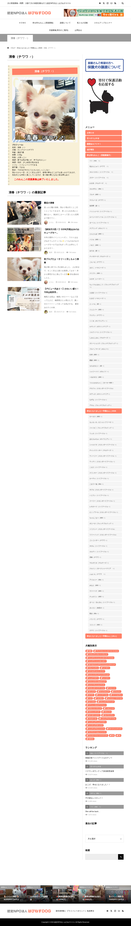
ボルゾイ (108, 712)
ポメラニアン (109, 715)
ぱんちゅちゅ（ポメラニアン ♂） (101, 439)
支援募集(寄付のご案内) (58, 30)
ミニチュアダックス (96, 725)
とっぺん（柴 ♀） (96, 304)
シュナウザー (93, 678)
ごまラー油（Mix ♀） (97, 484)
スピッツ (112, 688)
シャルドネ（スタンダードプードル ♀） (103, 445)
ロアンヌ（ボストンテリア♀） (100, 394)
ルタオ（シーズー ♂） (97, 279)
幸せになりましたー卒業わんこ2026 (101, 411)
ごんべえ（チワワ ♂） (97, 262)
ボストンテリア (94, 712)
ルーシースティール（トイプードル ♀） (103, 217)
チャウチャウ (104, 691)
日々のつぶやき (93, 138)
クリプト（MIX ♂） (96, 273)
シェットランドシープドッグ (99, 675)
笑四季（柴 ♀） (95, 206)
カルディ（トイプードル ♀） (100, 552)
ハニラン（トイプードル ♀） (100, 495)
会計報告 (90, 149)
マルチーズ (92, 718)
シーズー (106, 678)
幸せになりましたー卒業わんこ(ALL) (102, 636)
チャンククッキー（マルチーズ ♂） (102, 450)
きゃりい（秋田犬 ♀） (97, 608)
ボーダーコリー (94, 715)
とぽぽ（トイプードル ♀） (99, 293)
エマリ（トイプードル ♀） (99, 630)
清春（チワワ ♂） (20, 38)
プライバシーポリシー (76, 911)
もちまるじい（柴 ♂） (97, 366)
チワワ (91, 695)
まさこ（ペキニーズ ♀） (98, 268)
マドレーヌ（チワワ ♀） (98, 200)
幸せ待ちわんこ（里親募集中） (99, 155)
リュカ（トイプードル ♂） (99, 433)
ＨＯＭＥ (22, 23)
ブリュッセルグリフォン (97, 705)
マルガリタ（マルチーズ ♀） (100, 563)
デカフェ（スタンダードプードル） (102, 388)
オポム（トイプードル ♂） (99, 546)
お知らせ (90, 133)
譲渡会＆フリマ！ (94, 144)
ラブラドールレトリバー (97, 732)
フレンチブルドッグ (107, 702)
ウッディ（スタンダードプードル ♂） (103, 461)
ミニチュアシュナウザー (97, 722)
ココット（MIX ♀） (96, 625)
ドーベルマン (117, 695)
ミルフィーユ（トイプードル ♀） (101, 332)
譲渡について (65, 23)
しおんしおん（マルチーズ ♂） (100, 338)
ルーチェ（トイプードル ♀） (100, 478)
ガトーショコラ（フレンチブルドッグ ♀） (104, 343)
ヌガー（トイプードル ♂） (99, 178)
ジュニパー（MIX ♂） (97, 310)
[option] (13, 894)
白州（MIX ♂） (95, 355)
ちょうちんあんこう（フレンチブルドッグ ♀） (104, 286)
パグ (90, 698)
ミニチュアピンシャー (96, 729)
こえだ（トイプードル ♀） (99, 467)
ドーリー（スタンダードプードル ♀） (103, 501)
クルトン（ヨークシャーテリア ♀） (102, 568)
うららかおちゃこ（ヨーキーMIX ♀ (102, 383)
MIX (90, 651)
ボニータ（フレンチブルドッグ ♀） (102, 523)
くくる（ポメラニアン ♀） (99, 321)
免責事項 (90, 911)
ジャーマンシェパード (96, 685)
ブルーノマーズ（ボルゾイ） (100, 349)
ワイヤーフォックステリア (98, 735)
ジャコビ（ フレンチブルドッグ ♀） (102, 428)
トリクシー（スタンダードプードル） (103, 529)
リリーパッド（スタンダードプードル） (103, 535)
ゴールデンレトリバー (96, 671)
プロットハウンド (95, 708)
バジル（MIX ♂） (95, 239)
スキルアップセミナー (103, 23)
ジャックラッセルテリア (97, 681)
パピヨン (100, 698)
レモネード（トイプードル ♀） (100, 507)
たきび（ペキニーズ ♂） (98, 298)
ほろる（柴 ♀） (95, 251)
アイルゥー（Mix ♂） (97, 580)
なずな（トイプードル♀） (99, 400)
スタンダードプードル (96, 688)
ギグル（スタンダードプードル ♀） (102, 490)
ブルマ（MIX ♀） (95, 194)
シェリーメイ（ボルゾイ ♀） (100, 371)
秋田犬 (91, 739)
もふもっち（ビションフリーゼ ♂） (102, 422)
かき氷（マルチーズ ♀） (99, 183)
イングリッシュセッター (97, 661)
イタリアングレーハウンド (98, 654)
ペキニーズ (110, 708)
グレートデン (93, 668)
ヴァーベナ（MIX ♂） (97, 591)
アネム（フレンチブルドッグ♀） (101, 405)
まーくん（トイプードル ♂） (100, 223)
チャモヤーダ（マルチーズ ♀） (100, 256)
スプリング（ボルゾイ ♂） (99, 228)
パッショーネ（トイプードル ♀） (101, 211)
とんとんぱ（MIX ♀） (97, 234)
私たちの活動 (82, 23)
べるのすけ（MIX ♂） (97, 377)
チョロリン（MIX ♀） (97, 597)
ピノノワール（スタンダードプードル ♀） (104, 512)
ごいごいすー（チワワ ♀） (99, 540)
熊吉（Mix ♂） (95, 613)
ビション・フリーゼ (115, 698)
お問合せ (78, 30)
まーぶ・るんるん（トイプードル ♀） (103, 602)
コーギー (106, 668)
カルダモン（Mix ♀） (97, 189)
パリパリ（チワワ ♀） (97, 619)
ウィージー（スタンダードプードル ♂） (103, 456)
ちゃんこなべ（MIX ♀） (98, 518)
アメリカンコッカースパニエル (107, 651)
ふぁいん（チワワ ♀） (98, 574)
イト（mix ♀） (95, 161)
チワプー (117, 691)
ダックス (92, 691)
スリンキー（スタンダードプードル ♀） (103, 473)
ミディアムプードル (108, 718)
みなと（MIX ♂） (95, 585)
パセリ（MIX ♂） (95, 245)
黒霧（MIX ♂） (95, 360)
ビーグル (92, 702)
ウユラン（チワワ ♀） (97, 315)
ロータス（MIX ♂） (96, 416)
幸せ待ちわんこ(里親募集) (42, 23)
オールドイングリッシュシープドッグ (102, 664)
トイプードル (103, 695)
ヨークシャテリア (115, 729)
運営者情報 (60, 911)
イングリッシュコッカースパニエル (101, 658)
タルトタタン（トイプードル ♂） (102, 172)
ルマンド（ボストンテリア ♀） (100, 326)
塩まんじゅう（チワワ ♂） (99, 166)
